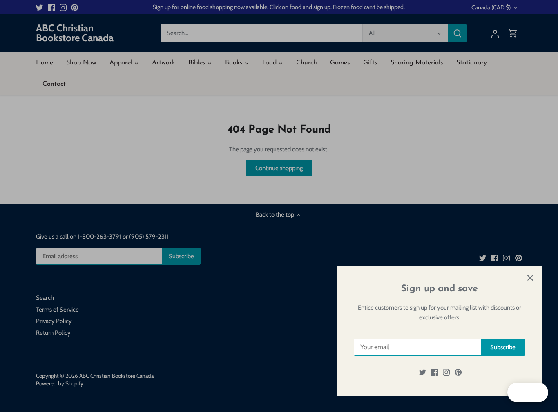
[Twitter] (422, 372)
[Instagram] (446, 372)
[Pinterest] (458, 372)
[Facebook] (434, 372)
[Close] (530, 278)
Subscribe (503, 347)
